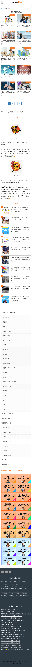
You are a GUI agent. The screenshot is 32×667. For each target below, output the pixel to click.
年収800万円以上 (8, 386)
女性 (16, 595)
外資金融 (5, 349)
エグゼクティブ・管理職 (9, 381)
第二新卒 (5, 391)
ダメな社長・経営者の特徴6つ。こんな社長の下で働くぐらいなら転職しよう (20, 288)
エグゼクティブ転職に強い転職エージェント (13, 634)
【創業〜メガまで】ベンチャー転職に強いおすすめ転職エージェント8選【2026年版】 (20, 229)
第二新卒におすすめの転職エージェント (11, 645)
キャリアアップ (19, 586)
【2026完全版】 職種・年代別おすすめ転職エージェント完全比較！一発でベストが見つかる (20, 239)
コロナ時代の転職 (6, 588)
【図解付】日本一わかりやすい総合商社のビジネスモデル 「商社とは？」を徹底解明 (20, 209)
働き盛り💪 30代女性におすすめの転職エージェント (15, 649)
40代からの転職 (22, 581)
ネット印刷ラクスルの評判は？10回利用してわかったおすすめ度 (20, 248)
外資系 (4, 345)
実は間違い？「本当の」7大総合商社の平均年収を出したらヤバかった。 (20, 278)
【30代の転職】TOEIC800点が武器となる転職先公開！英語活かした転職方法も (20, 259)
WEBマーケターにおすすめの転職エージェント (13, 614)
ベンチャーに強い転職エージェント (10, 611)
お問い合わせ (5, 464)
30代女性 (5, 450)
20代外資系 (6, 363)
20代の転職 (4, 581)
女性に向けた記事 (6, 441)
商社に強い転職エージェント (8, 609)
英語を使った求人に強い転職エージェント (12, 628)
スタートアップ (23, 588)
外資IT (5, 354)
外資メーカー (7, 358)
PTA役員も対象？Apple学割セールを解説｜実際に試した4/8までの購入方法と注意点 (20, 268)
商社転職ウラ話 (5, 418)
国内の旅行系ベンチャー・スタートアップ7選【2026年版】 (20, 218)
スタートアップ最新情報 (7, 591)
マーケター (6, 427)
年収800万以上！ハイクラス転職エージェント (13, 636)
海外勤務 (5, 372)
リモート (11, 593)
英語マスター (26, 595)
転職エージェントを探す (8, 312)
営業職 (4, 377)
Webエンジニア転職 (14, 584)
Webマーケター (7, 326)
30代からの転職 (13, 581)
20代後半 (5, 395)
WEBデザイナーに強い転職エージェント (12, 618)
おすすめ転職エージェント (7, 586)
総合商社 (5, 322)
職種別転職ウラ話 (6, 423)
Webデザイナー (7, 335)
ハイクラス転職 (18, 591)
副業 (4, 409)
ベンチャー (6, 317)
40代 (4, 404)
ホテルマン (4, 593)
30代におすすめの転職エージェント (10, 641)
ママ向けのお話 (7, 455)
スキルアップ (14, 588)
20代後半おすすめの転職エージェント (11, 639)
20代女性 (5, 446)
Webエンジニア (7, 331)
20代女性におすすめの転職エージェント (12, 647)
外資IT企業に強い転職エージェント (10, 624)
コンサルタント (7, 340)
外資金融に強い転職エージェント (10, 622)
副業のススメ (24, 593)
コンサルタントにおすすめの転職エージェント (13, 620)
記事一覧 (3, 459)
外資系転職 (11, 595)
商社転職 (4, 595)
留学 (21, 595)
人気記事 (17, 593)
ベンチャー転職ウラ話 (7, 413)
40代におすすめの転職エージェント (10, 643)
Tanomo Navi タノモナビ (20, 661)
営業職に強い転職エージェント (9, 632)
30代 (4, 400)
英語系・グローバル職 (9, 368)
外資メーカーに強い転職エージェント (11, 626)
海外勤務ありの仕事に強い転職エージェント (13, 630)
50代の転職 (4, 584)
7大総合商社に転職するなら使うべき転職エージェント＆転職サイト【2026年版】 (20, 298)
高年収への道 (5, 598)
